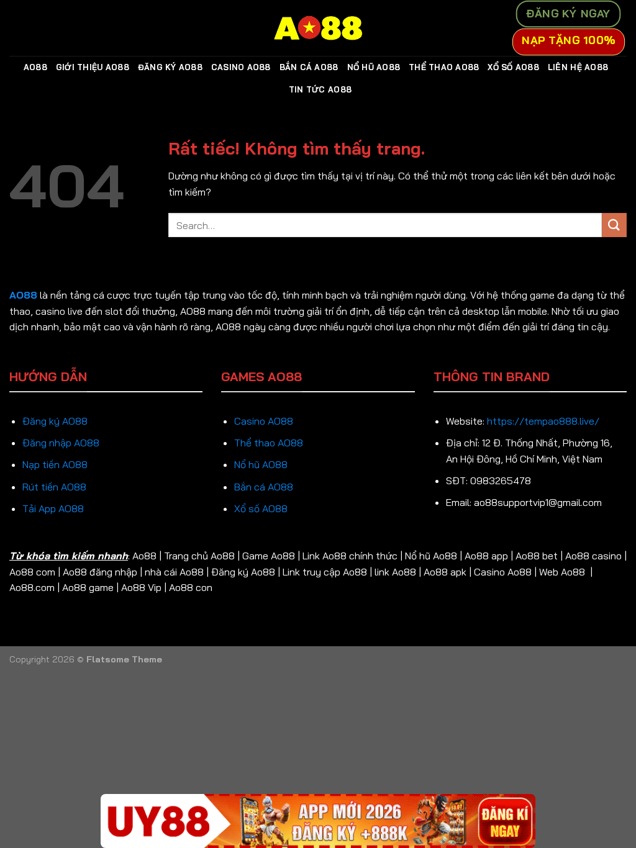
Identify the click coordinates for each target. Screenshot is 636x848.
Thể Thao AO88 (444, 67)
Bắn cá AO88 (263, 486)
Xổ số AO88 (261, 508)
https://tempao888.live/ (543, 421)
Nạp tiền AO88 (55, 464)
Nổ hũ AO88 (261, 464)
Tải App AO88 (53, 508)
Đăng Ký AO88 (170, 67)
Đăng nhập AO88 (60, 442)
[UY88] (318, 821)
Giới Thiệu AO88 (92, 67)
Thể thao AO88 (268, 442)
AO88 (35, 67)
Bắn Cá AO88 (308, 67)
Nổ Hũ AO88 (374, 67)
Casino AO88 (241, 67)
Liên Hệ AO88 (578, 67)
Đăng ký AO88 (55, 421)
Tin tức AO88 (320, 89)
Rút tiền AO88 (54, 486)
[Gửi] (614, 225)
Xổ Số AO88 (513, 67)
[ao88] (318, 28)
